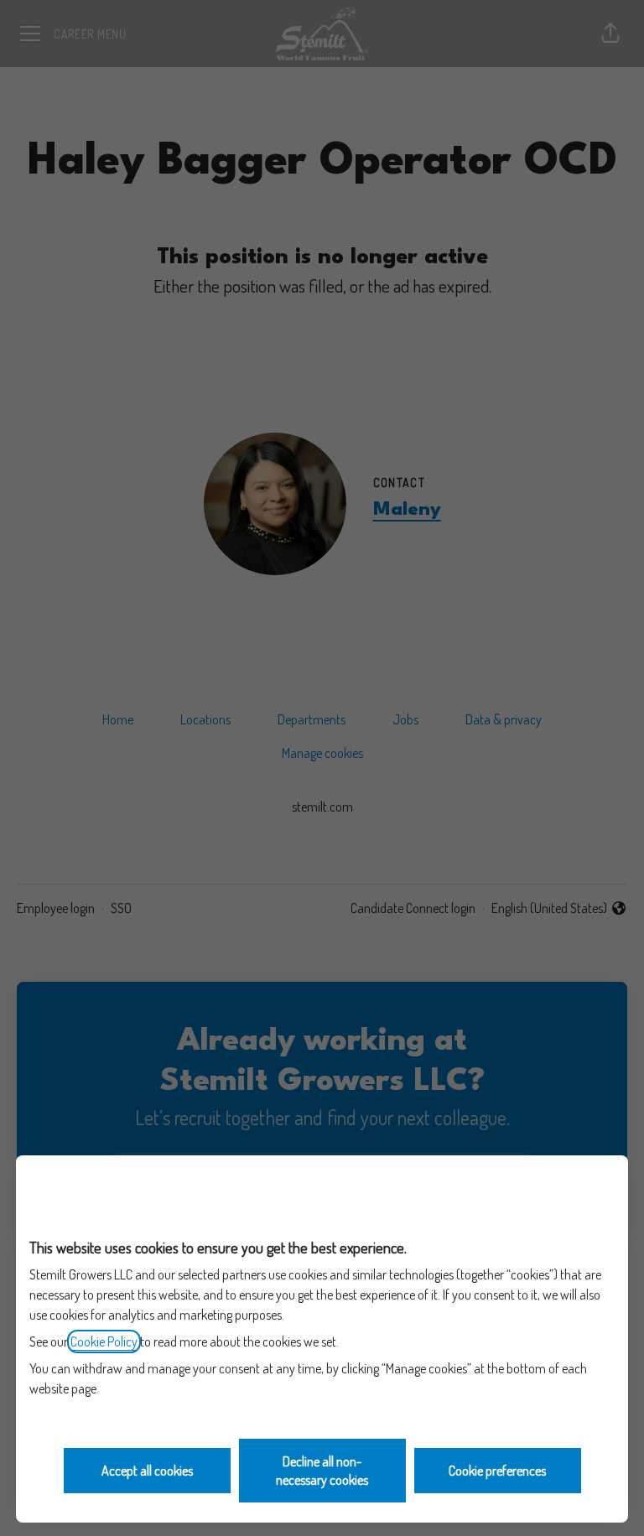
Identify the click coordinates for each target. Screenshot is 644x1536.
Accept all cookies (147, 1470)
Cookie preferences (497, 1470)
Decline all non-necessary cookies (322, 1470)
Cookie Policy (104, 1341)
